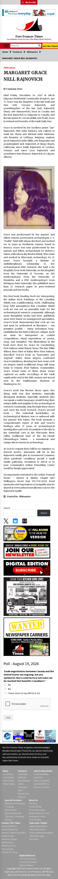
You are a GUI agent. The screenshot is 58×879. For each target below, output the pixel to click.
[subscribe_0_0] (27, 533)
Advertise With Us (41, 783)
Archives (8, 819)
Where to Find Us (8, 845)
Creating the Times (37, 816)
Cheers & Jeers (7, 836)
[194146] (27, 596)
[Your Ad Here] (29, 736)
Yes (9, 684)
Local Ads (38, 777)
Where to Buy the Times (39, 813)
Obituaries (9, 67)
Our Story (33, 803)
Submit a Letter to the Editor (13, 832)
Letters (21, 783)
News (5, 770)
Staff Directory (7, 842)
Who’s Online (10, 810)
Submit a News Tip (9, 829)
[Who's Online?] (7, 735)
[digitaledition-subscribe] (27, 567)
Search (7, 508)
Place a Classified (41, 780)
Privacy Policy (35, 819)
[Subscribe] (39, 736)
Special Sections (13, 800)
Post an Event (7, 849)
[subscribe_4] (27, 550)
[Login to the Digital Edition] (18, 735)
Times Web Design (37, 810)
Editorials (22, 777)
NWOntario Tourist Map (15, 803)
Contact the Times (10, 823)
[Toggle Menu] (6, 45)
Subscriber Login (36, 836)
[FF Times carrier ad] (27, 636)
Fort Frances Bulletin (28, 862)
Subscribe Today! (38, 823)
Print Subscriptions (37, 829)
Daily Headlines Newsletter (41, 832)
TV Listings (9, 806)
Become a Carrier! (41, 787)
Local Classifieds (41, 774)
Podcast (21, 796)
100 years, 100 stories (14, 816)
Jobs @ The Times (9, 852)
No (9, 688)
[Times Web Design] (50, 735)
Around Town (24, 793)
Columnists (23, 774)
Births (20, 790)
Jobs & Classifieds (43, 770)
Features (22, 770)
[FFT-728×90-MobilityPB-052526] (29, 12)
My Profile (31, 2)
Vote (8, 717)
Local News (8, 774)
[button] (23, 2)
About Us (33, 800)
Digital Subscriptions (38, 826)
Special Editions (26, 865)
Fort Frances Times (29, 36)
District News (8, 780)
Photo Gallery (9, 783)
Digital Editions (27, 855)
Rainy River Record (13, 813)
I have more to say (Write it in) (24, 693)
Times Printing (35, 806)
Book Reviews (24, 780)
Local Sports (8, 777)
